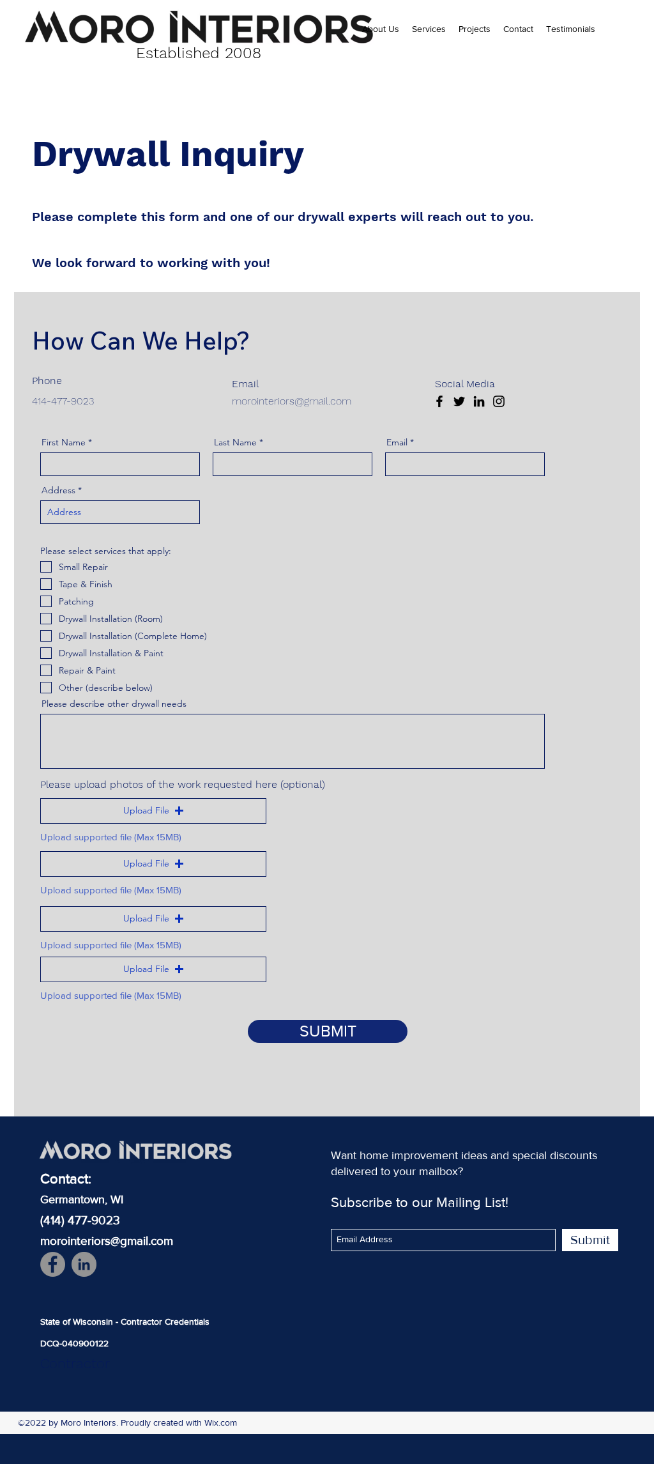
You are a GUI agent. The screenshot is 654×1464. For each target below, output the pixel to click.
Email (396, 442)
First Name (64, 442)
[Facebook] (439, 401)
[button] (153, 811)
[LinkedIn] (479, 401)
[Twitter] (459, 401)
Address (58, 490)
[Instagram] (498, 401)
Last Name (235, 442)
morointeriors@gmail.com (291, 401)
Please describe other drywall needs (114, 703)
